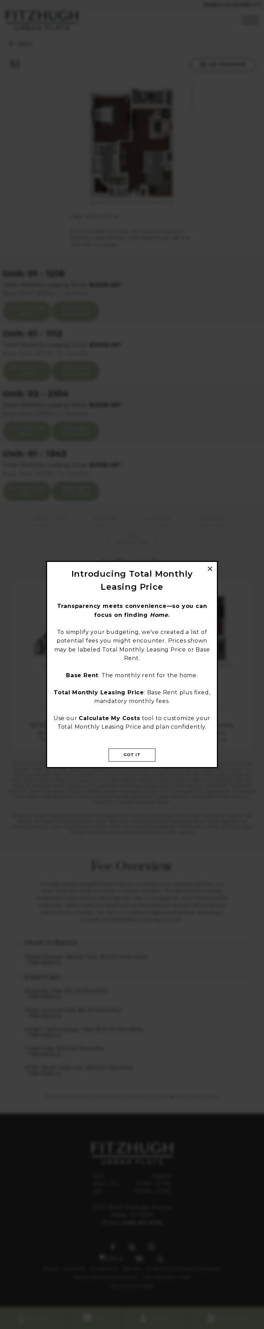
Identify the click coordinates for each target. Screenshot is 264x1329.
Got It (132, 754)
